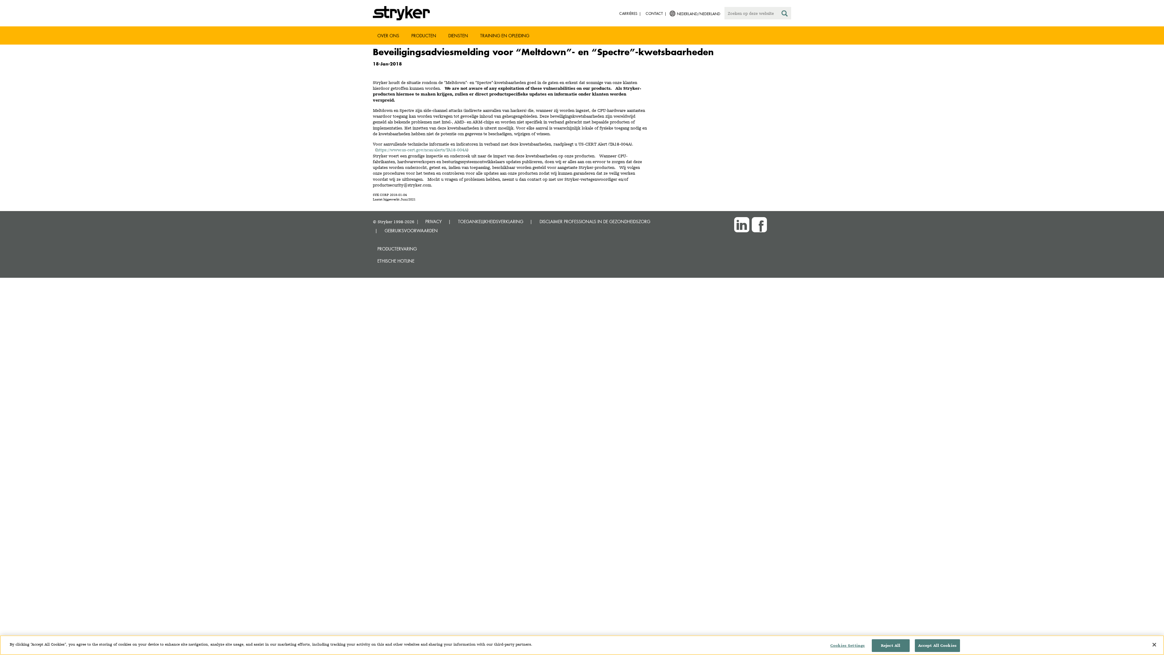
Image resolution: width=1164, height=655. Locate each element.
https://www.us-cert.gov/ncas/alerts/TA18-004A (421, 149)
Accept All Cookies (937, 645)
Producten (423, 36)
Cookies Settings (847, 645)
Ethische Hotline (395, 261)
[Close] (1154, 644)
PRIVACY (433, 221)
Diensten (458, 36)
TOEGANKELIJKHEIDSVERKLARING (490, 221)
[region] (582, 645)
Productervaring (397, 249)
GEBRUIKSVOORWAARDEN (411, 230)
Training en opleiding (504, 36)
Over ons (388, 36)
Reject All (890, 645)
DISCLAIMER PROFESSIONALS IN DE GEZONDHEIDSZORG (595, 221)
